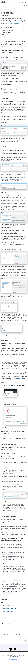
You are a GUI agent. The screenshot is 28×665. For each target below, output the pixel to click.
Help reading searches (6, 43)
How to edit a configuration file (13, 557)
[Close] (26, 653)
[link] (22, 6)
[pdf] (26, 6)
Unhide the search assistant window (16, 488)
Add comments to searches (9, 608)
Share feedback (6, 623)
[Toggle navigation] (25, 640)
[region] (14, 658)
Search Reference (14, 23)
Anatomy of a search (8, 611)
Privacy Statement (13, 659)
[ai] (24, 6)
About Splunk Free (21, 378)
